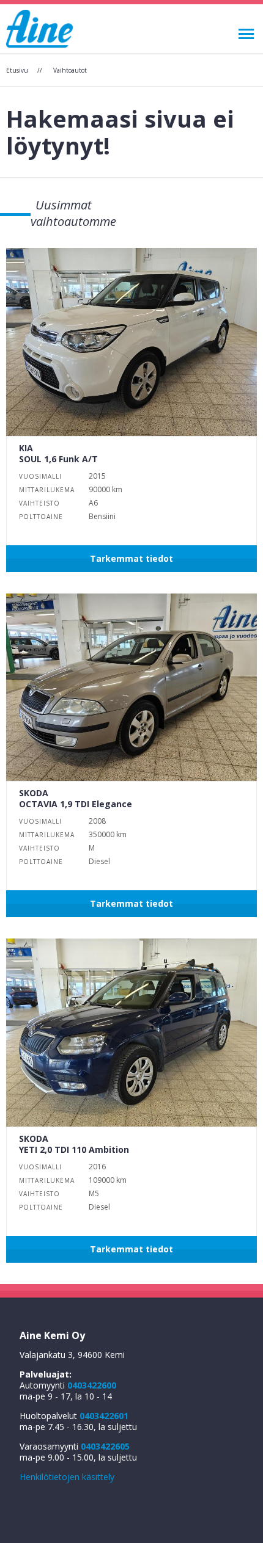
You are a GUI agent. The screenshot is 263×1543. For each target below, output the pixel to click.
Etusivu (17, 70)
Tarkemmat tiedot (131, 558)
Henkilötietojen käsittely (67, 1477)
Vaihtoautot (70, 70)
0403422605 (105, 1446)
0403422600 (91, 1385)
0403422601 (104, 1415)
